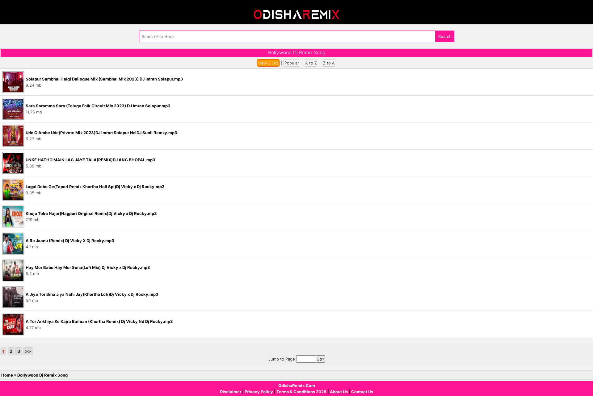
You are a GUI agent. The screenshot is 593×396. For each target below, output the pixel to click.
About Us (339, 391)
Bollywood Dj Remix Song (42, 375)
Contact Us (362, 391)
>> (28, 351)
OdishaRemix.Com (296, 385)
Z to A (329, 62)
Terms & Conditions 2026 (301, 391)
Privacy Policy (259, 391)
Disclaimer (230, 391)
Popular (291, 62)
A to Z (311, 62)
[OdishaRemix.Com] (296, 11)
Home (7, 375)
